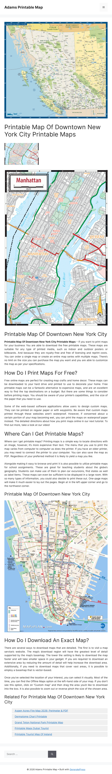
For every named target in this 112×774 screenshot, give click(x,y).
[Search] (52, 754)
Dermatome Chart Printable (31, 716)
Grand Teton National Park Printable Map (39, 722)
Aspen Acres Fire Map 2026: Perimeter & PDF (41, 710)
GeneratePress (77, 769)
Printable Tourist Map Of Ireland (33, 734)
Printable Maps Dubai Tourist (32, 728)
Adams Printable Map (23, 7)
